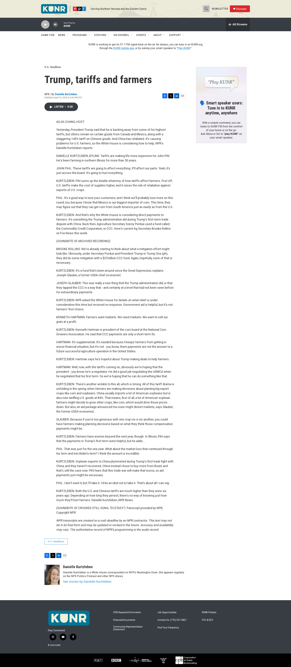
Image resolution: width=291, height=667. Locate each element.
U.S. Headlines (52, 67)
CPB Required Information (127, 612)
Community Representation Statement (128, 628)
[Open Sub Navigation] (68, 35)
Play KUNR (183, 48)
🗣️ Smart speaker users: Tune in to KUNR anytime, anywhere (221, 108)
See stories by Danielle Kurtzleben (87, 581)
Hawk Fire (48, 35)
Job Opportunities (166, 612)
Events (141, 35)
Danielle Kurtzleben (66, 94)
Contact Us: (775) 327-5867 (172, 620)
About (157, 35)
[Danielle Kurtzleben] (52, 575)
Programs (80, 35)
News (61, 35)
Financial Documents (124, 620)
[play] (45, 24)
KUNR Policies (209, 612)
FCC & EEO (207, 620)
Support (175, 35)
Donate (241, 9)
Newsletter (220, 8)
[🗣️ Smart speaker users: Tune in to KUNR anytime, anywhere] (221, 81)
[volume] (55, 24)
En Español (121, 35)
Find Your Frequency (168, 627)
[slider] (60, 24)
